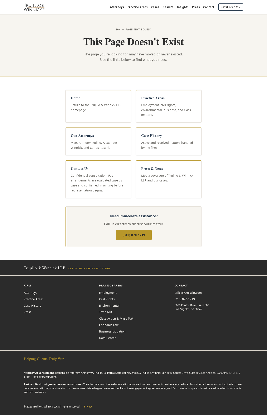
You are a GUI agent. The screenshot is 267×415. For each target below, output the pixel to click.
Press (196, 7)
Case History (32, 306)
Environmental (109, 306)
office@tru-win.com (188, 293)
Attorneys (117, 7)
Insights (183, 7)
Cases (155, 7)
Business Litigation (112, 331)
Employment (108, 293)
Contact (208, 7)
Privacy (88, 406)
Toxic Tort (105, 312)
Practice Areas (137, 7)
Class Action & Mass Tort (116, 318)
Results (168, 7)
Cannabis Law (108, 325)
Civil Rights (107, 299)
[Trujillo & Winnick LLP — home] (34, 7)
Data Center (107, 338)
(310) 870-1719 (231, 7)
